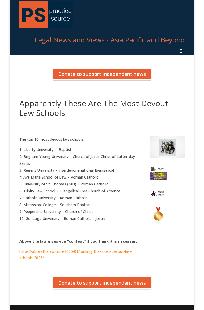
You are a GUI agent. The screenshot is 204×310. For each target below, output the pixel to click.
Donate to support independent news (102, 74)
